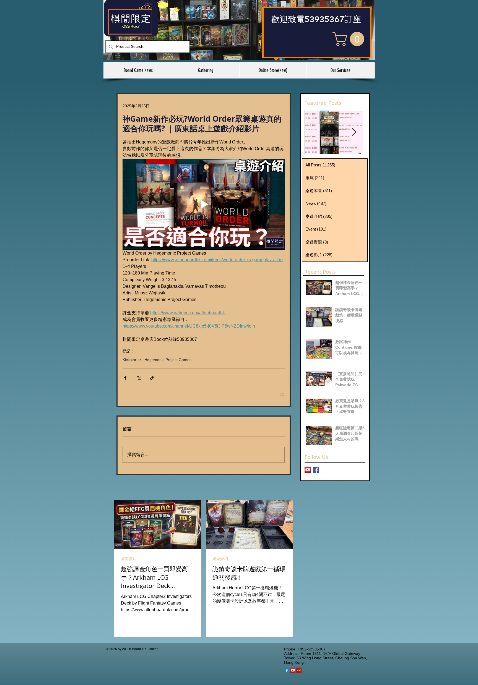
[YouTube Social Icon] (292, 670)
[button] (350, 39)
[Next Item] (353, 132)
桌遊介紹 (220, 558)
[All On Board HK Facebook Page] (316, 470)
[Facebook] (286, 670)
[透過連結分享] (152, 377)
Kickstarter (132, 359)
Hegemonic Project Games (167, 359)
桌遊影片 (128, 558)
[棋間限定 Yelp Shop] (299, 670)
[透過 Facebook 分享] (125, 377)
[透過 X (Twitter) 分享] (138, 377)
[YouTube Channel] (308, 470)
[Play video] (204, 204)
